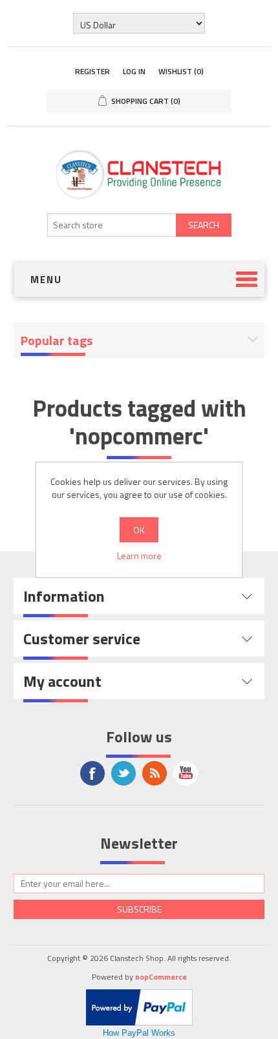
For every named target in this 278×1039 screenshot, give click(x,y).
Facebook (92, 773)
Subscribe (139, 909)
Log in (134, 71)
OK (139, 530)
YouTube (185, 773)
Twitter (123, 773)
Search (203, 225)
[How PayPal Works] (139, 1006)
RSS (154, 773)
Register (92, 71)
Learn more (139, 555)
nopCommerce (161, 977)
